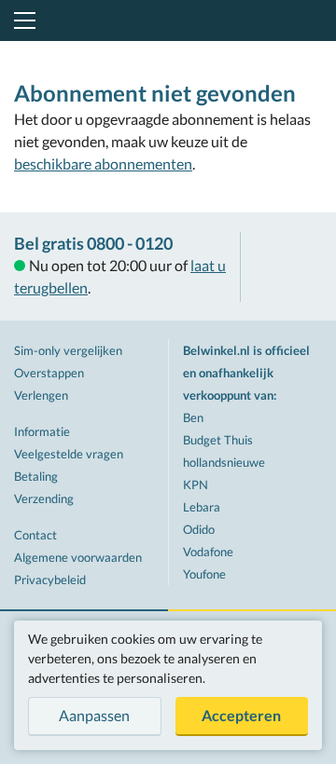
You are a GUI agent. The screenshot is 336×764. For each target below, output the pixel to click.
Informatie (42, 431)
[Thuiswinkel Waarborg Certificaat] (288, 267)
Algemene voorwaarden (78, 557)
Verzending (44, 498)
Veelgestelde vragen (68, 453)
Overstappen (49, 372)
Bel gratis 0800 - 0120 (93, 243)
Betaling (36, 476)
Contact (35, 534)
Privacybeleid (50, 579)
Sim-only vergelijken (68, 350)
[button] (21, 20)
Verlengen (41, 395)
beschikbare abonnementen (103, 163)
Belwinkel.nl (168, 20)
